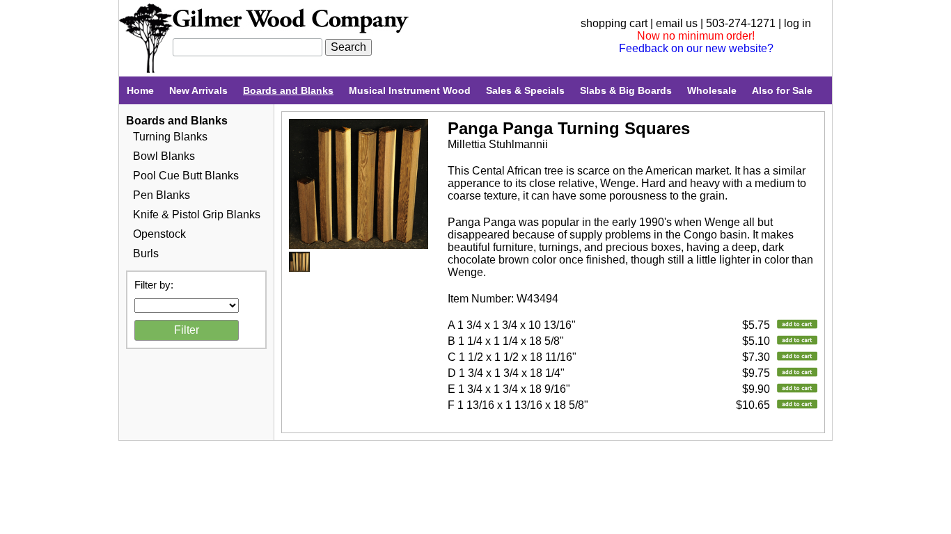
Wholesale (712, 90)
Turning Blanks (170, 137)
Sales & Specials (525, 90)
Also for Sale (782, 90)
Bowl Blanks (164, 156)
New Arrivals (198, 90)
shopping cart (614, 23)
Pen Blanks (161, 195)
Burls (146, 253)
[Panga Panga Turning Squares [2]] (299, 268)
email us (677, 23)
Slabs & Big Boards (626, 90)
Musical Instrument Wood (410, 90)
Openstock (159, 234)
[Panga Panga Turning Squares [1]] (358, 245)
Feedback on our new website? (696, 48)
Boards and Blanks (288, 90)
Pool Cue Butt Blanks (186, 175)
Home (140, 90)
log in (797, 23)
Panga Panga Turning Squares (569, 128)
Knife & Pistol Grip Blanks (196, 214)
